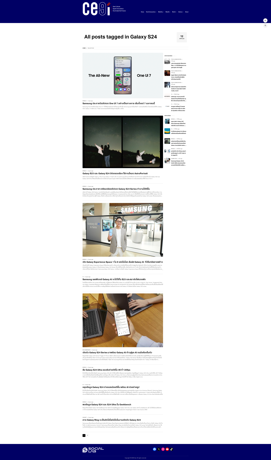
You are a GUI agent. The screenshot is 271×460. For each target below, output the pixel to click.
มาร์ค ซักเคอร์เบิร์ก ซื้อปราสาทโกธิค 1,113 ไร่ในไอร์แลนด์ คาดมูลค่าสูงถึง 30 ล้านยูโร (178, 65)
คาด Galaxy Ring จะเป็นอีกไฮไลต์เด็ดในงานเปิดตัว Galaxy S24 (112, 420)
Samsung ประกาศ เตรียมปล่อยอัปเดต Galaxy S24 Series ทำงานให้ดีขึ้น (116, 189)
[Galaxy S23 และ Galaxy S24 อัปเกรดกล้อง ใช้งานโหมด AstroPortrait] (123, 142)
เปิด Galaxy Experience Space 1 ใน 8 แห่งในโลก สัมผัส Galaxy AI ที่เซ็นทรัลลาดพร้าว (123, 262)
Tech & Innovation (176, 59)
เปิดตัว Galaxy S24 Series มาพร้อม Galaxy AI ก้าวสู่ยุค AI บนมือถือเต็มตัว (117, 353)
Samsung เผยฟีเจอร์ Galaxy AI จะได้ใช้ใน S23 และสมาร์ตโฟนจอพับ (114, 279)
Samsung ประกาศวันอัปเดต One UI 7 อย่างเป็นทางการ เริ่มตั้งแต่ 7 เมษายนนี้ (119, 104)
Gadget (85, 417)
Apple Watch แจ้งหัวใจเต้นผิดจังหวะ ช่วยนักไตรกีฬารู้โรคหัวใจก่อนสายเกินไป (178, 77)
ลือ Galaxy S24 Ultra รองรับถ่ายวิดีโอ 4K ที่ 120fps (106, 370)
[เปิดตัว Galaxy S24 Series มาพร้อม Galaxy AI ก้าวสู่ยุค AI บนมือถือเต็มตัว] (123, 320)
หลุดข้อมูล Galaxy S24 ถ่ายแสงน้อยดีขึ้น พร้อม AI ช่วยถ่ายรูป (111, 387)
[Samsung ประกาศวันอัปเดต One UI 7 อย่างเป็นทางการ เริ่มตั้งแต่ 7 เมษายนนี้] (123, 75)
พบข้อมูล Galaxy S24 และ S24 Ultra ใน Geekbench (107, 405)
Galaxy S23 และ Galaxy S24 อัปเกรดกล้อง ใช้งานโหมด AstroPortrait (115, 174)
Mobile (84, 100)
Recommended (86, 350)
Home (84, 48)
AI (83, 276)
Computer (174, 158)
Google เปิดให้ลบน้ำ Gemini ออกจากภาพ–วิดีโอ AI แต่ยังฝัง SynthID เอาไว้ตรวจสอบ (178, 108)
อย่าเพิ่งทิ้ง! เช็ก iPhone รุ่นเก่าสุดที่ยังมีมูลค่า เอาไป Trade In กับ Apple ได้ (178, 153)
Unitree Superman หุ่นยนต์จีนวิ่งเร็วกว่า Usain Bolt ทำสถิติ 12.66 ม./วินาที (178, 89)
